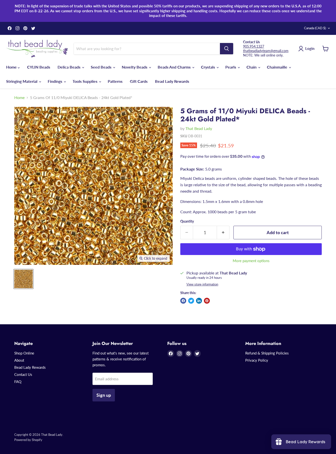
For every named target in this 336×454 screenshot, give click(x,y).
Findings (55, 81)
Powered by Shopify (28, 440)
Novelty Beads (135, 67)
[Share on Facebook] (183, 301)
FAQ (17, 381)
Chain (252, 67)
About (19, 360)
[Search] (226, 48)
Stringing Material (22, 81)
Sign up (103, 395)
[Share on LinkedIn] (199, 301)
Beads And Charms (175, 67)
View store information (202, 284)
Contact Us (23, 374)
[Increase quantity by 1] (223, 232)
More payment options (251, 261)
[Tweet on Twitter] (191, 301)
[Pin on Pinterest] (207, 301)
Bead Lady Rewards (172, 81)
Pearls (231, 67)
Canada (315, 28)
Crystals (208, 67)
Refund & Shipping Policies (267, 353)
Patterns (115, 81)
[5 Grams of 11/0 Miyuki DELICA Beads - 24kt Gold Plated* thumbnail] (23, 279)
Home (12, 67)
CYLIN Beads (38, 67)
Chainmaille (277, 67)
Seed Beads (101, 67)
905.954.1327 (253, 46)
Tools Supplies (85, 81)
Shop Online (24, 353)
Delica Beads (69, 67)
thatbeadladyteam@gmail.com (266, 51)
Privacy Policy (256, 360)
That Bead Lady (198, 128)
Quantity (187, 221)
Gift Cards (139, 81)
